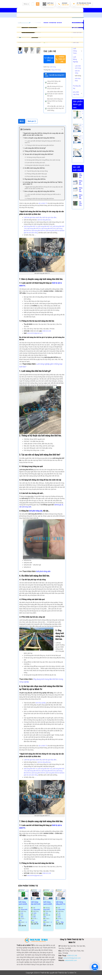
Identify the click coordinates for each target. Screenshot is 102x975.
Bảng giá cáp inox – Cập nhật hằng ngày (81, 189)
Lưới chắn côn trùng (78, 67)
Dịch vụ (50, 30)
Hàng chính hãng (56, 70)
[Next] (38, 50)
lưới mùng (78, 76)
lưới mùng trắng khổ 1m (60, 903)
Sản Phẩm (50, 20)
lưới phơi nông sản (35, 511)
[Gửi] (37, 4)
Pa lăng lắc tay (77, 87)
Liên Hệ (50, 45)
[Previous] (18, 911)
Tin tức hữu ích (50, 40)
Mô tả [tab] (22, 121)
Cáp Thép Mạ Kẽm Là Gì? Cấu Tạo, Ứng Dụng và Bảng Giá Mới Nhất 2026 (81, 175)
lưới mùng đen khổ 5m (52, 230)
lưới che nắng (77, 72)
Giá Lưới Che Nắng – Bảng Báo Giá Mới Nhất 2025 (80, 203)
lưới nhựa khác (78, 80)
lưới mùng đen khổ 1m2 (45, 226)
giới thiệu (50, 15)
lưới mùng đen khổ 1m (30, 226)
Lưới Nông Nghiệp (75, 59)
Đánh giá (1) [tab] (32, 121)
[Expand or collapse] (62, 129)
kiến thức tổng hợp (50, 35)
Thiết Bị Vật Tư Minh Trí (67, 973)
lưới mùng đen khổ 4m (38, 230)
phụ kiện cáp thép (76, 93)
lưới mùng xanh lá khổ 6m (47, 903)
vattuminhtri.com (71, 960)
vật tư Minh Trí (42, 203)
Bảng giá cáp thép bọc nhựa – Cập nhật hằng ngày (81, 196)
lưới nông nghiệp (41, 703)
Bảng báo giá (50, 25)
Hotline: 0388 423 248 (61, 59)
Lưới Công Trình (75, 51)
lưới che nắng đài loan (44, 220)
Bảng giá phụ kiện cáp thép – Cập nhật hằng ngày (81, 182)
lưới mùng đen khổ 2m (34, 228)
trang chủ (50, 10)
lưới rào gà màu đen (49, 217)
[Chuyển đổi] (81, 51)
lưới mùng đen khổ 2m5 (48, 228)
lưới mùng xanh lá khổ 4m (23, 903)
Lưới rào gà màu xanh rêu (33, 217)
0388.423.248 (46, 331)
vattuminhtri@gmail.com (34, 333)
